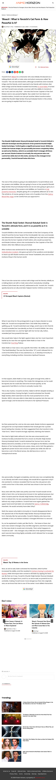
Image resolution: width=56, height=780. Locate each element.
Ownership (27, 774)
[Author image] (3, 27)
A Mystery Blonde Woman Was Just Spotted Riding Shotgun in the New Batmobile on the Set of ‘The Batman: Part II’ (38, 703)
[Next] (52, 621)
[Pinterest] (15, 72)
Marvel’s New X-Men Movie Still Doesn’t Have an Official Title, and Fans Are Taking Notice (38, 727)
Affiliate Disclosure (47, 771)
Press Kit (13, 771)
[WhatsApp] (20, 72)
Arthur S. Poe (9, 27)
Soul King (14, 343)
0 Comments (33, 27)
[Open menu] (3, 3)
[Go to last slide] (4, 621)
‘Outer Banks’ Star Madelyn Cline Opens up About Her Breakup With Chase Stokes (38, 740)
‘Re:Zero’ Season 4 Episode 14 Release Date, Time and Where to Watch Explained (13, 623)
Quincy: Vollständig (41, 504)
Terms (21, 774)
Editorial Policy (44, 67)
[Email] (22, 72)
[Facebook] (7, 72)
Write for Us (6, 771)
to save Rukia (42, 87)
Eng (37, 631)
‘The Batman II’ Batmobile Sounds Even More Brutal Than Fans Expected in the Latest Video (37, 715)
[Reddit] (17, 72)
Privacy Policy (14, 774)
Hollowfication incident (10, 252)
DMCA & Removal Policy (34, 771)
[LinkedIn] (12, 72)
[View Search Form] (53, 3)
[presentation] (14, 611)
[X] (10, 72)
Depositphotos (42, 774)
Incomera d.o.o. (40, 777)
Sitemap (34, 774)
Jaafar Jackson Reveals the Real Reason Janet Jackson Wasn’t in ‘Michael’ (37, 752)
